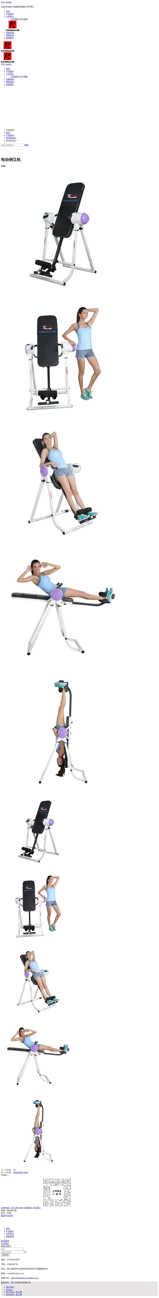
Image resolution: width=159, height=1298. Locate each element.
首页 (8, 11)
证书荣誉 (15, 19)
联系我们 (10, 38)
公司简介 (10, 16)
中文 (3, 2)
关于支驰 (23, 19)
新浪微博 (5, 1241)
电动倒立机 (11, 138)
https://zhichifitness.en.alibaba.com (24, 1278)
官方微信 (5, 1244)
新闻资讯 (10, 35)
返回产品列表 (7, 1216)
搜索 (26, 145)
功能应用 (10, 33)
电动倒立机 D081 (20, 1172)
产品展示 (10, 14)
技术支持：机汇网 (14, 1295)
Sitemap (9, 1290)
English (8, 2)
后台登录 (10, 1287)
